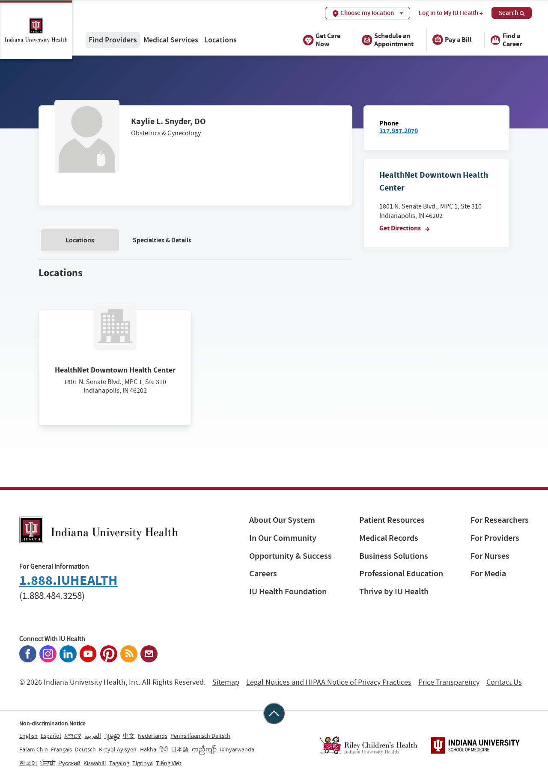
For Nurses (490, 556)
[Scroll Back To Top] (274, 713)
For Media (488, 573)
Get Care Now (328, 39)
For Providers (495, 538)
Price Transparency (449, 682)
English (28, 735)
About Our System (282, 520)
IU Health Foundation (288, 591)
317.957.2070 (398, 130)
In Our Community (282, 538)
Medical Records (388, 538)
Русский (69, 763)
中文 (129, 735)
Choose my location (367, 13)
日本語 (180, 749)
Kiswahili (94, 763)
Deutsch (85, 749)
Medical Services (170, 40)
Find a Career (512, 39)
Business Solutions (393, 556)
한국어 (28, 763)
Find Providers (113, 40)
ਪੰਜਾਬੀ (47, 763)
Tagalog (119, 763)
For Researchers (500, 520)
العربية (92, 735)
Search (508, 13)
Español (51, 735)
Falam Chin (33, 749)
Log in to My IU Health (448, 13)
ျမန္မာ (112, 735)
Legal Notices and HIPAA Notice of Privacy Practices (328, 682)
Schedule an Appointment (394, 39)
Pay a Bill (458, 39)
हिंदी (163, 749)
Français (61, 749)
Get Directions (400, 228)
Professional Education (401, 573)
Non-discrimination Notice (52, 723)
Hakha (148, 749)
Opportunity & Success (290, 556)
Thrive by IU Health (394, 591)
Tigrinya (142, 763)
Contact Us (504, 682)
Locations (220, 40)
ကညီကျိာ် (204, 749)
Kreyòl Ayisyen (118, 749)
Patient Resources (392, 520)
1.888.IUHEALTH (68, 580)
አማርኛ (72, 735)
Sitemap (225, 682)
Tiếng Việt (169, 763)
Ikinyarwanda (237, 749)
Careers (263, 573)
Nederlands (152, 735)
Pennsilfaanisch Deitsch (200, 735)
